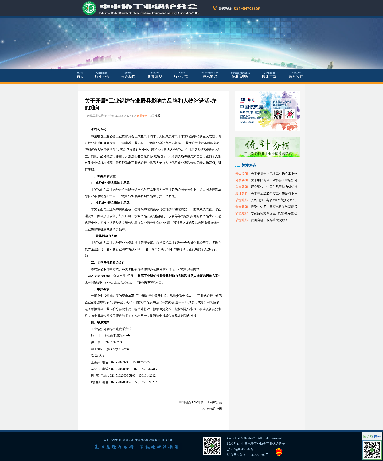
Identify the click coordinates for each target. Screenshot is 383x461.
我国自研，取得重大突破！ (269, 220)
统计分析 (241, 193)
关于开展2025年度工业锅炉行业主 (274, 193)
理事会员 (128, 440)
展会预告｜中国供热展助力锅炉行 (274, 187)
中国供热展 (142, 440)
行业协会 (116, 440)
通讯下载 (167, 440)
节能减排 (241, 200)
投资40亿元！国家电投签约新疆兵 (274, 206)
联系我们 (154, 440)
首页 (106, 440)
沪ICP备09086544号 (240, 449)
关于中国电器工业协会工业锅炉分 (274, 180)
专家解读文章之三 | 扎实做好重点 (274, 213)
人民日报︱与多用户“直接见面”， (274, 200)
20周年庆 (142, 115)
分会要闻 (241, 173)
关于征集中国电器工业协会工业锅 (274, 173)
